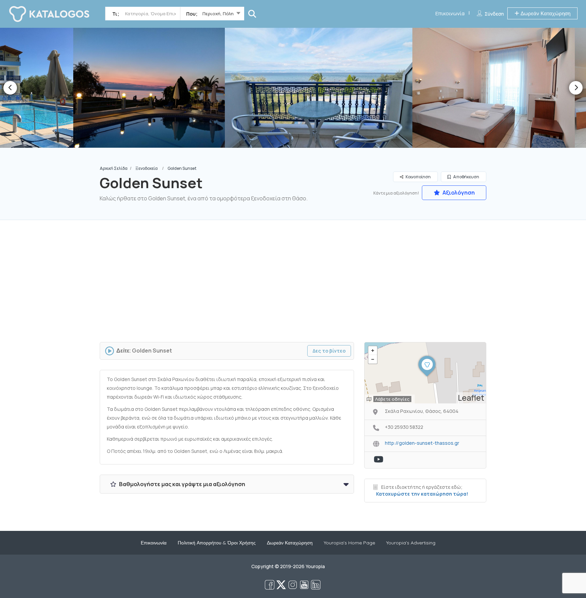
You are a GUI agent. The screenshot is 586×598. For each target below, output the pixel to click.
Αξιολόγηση (458, 192)
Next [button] (576, 88)
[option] (128, 88)
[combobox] (212, 15)
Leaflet (471, 397)
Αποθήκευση (465, 177)
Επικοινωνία (450, 13)
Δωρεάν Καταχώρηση (544, 13)
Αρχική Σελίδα (114, 168)
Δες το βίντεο (329, 350)
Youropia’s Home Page (349, 543)
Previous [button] (10, 88)
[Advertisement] (293, 284)
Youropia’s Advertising (410, 543)
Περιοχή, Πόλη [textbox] (218, 14)
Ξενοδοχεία (146, 168)
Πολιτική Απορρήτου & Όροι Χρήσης (217, 543)
